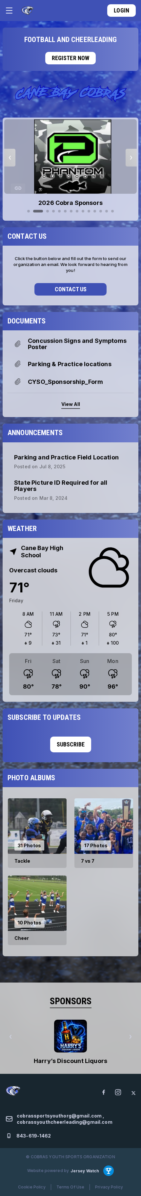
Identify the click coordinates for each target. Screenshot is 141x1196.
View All (70, 404)
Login (121, 10)
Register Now (71, 58)
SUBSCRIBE (71, 744)
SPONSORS (70, 1001)
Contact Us (71, 289)
